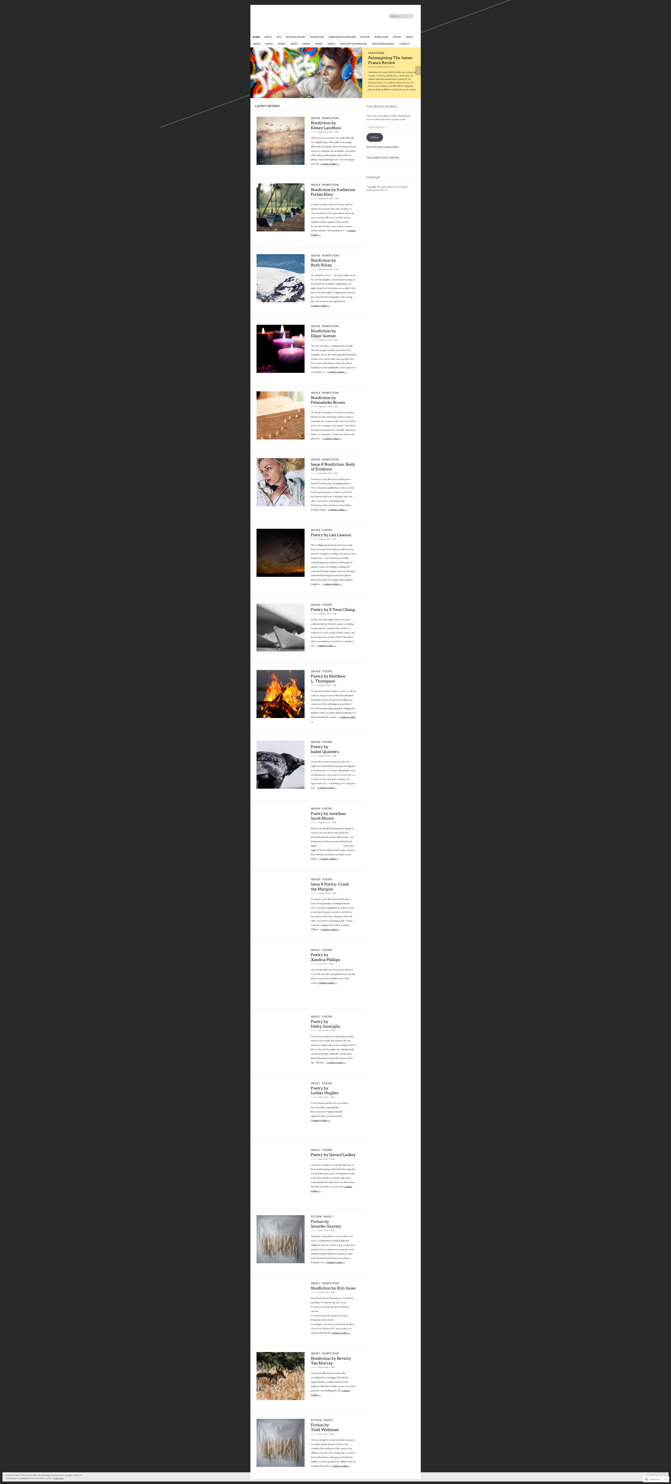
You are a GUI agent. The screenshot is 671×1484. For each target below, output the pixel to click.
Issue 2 (257, 44)
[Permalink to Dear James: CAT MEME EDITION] (294, 72)
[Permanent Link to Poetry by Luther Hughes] (281, 1129)
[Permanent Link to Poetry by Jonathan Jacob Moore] (281, 854)
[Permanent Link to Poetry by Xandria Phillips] (281, 995)
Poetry (397, 37)
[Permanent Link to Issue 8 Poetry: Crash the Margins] (281, 925)
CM (365, 62)
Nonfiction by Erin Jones (333, 1288)
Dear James (352, 53)
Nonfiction (381, 37)
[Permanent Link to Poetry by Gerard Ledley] (281, 1195)
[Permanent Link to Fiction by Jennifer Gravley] (281, 1262)
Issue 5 (294, 44)
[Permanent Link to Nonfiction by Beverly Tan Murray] (281, 1399)
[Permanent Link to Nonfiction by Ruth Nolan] (281, 301)
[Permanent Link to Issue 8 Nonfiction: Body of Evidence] (281, 505)
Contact (404, 44)
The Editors (317, 37)
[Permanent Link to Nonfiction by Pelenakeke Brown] (281, 438)
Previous (253, 70)
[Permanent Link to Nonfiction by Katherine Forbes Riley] (281, 230)
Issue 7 (319, 44)
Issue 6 (306, 44)
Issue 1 (409, 37)
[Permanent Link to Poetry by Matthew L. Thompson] (281, 717)
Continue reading (330, 163)
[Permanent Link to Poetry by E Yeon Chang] (281, 650)
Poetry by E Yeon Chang (333, 609)
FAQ (279, 37)
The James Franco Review (382, 157)
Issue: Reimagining (383, 44)
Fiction (364, 37)
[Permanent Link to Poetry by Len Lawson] (281, 576)
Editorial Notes (295, 37)
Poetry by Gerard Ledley (333, 1155)
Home (256, 37)
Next (418, 70)
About (268, 37)
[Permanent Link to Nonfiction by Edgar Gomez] (281, 372)
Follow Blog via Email (381, 106)
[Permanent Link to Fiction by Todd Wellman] (281, 1466)
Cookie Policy (58, 1478)
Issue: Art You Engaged (353, 44)
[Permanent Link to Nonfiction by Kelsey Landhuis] (281, 164)
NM (336, 132)
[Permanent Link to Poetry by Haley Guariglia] (281, 1062)
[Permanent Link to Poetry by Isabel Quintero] (281, 787)
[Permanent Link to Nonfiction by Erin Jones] (281, 1329)
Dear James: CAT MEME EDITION (375, 58)
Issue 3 (269, 44)
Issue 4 (281, 44)
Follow (375, 137)
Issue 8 (331, 44)
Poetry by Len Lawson (331, 535)
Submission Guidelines (342, 37)
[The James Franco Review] (309, 18)
